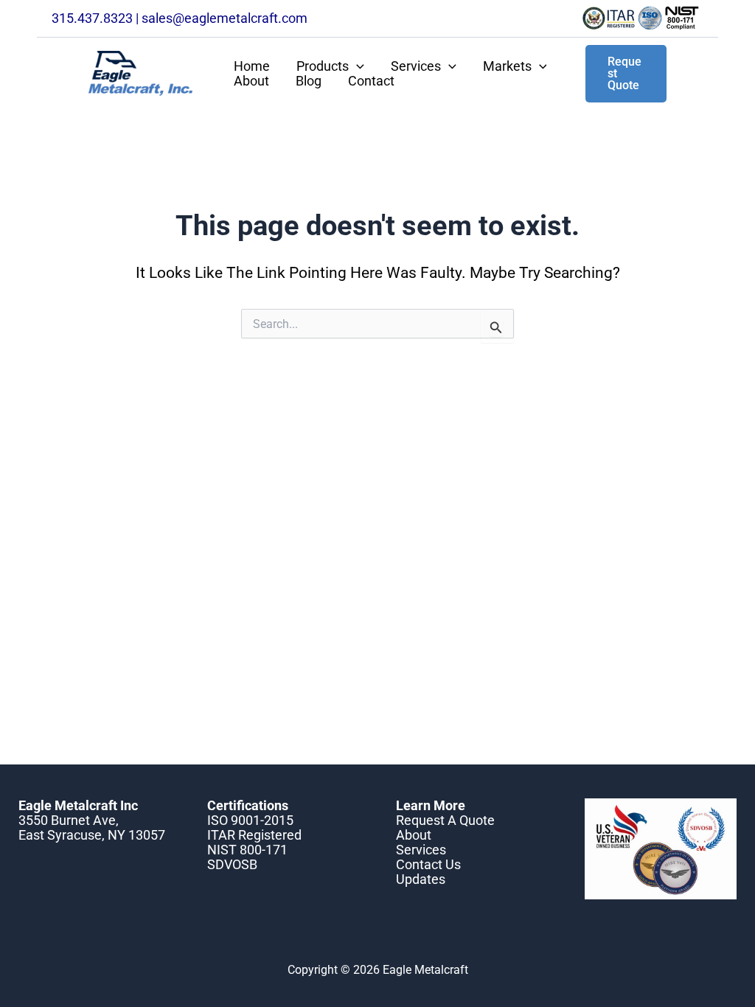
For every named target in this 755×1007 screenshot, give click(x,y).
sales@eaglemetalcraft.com (224, 18)
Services (416, 66)
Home (252, 66)
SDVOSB (232, 864)
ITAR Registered (254, 835)
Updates (420, 879)
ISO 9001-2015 (250, 820)
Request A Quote (445, 820)
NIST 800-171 (247, 849)
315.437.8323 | (97, 18)
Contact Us (428, 864)
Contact (371, 81)
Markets (507, 66)
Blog (308, 81)
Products (322, 66)
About (251, 81)
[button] (356, 66)
